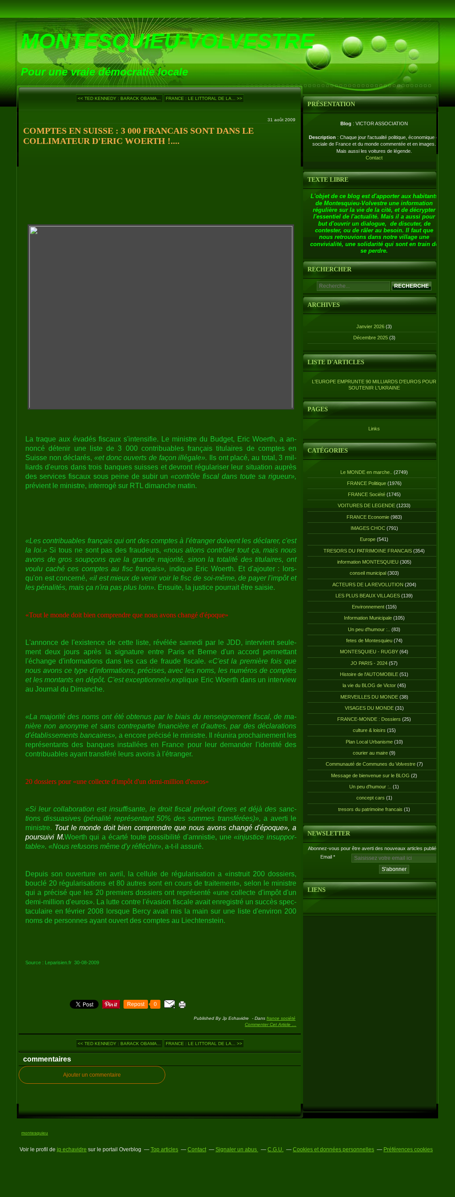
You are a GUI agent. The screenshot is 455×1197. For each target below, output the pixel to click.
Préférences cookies (408, 1149)
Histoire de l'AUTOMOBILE (369, 674)
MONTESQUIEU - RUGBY (369, 651)
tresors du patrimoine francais (370, 809)
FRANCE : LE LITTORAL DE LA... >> (204, 98)
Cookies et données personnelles (333, 1149)
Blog (345, 123)
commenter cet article (268, 1024)
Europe (367, 539)
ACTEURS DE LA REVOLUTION (367, 584)
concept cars (370, 797)
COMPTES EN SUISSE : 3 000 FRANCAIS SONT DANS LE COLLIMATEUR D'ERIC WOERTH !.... (138, 136)
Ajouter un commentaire (92, 1075)
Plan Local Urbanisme (369, 741)
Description (323, 137)
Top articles (164, 1149)
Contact (374, 157)
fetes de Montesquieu (369, 640)
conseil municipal (368, 573)
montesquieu (34, 1132)
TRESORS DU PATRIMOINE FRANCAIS (367, 550)
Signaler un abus (237, 1149)
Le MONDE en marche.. (366, 472)
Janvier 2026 (371, 326)
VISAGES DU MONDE (369, 708)
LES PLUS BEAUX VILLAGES (367, 595)
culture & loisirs (369, 730)
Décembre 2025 (371, 337)
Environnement (368, 606)
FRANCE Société (281, 1018)
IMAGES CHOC (368, 528)
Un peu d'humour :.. (369, 629)
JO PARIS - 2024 (369, 663)
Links (374, 428)
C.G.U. (275, 1149)
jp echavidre (72, 1149)
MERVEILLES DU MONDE (369, 697)
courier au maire (370, 753)
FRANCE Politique (366, 483)
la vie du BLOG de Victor (369, 685)
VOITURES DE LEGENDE (366, 505)
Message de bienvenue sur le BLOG (370, 775)
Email (326, 856)
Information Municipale (368, 617)
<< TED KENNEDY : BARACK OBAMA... (119, 98)
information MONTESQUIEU (368, 562)
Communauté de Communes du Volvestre (370, 764)
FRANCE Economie (368, 517)
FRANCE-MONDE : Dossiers (369, 719)
